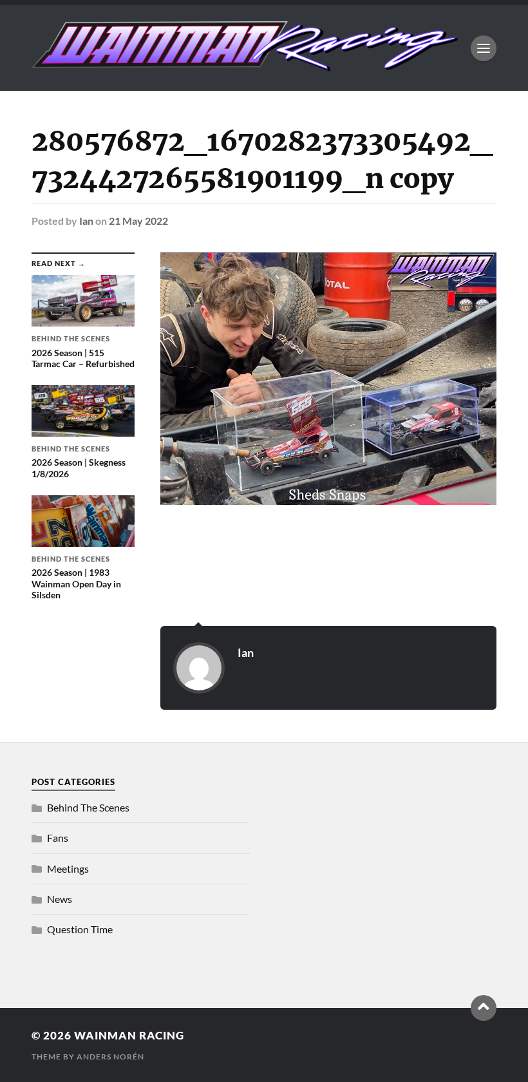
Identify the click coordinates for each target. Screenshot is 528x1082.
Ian (86, 220)
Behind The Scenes (88, 807)
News (59, 899)
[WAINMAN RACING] (244, 65)
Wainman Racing (129, 1035)
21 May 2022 (138, 220)
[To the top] (483, 1008)
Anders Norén (110, 1056)
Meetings (68, 868)
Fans (57, 837)
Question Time (80, 929)
